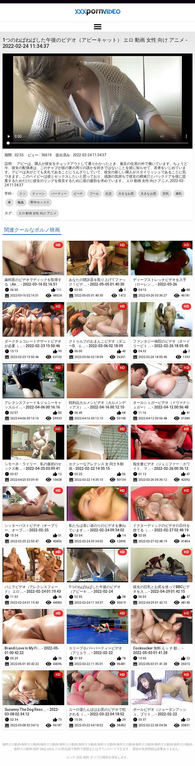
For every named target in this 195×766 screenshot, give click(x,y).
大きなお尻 (126, 193)
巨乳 (166, 193)
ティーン (38, 193)
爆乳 (179, 193)
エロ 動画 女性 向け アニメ (37, 213)
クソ (22, 193)
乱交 (109, 193)
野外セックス (39, 202)
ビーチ (78, 193)
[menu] (97, 27)
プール (94, 193)
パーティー (59, 193)
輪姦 (21, 202)
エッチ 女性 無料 (77, 757)
